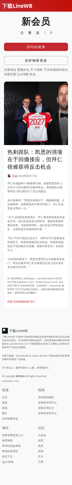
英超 (15, 176)
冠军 (40, 440)
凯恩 (10, 301)
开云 (40, 456)
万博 (40, 462)
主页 (4, 397)
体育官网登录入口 (12, 435)
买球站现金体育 (11, 446)
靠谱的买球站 (10, 451)
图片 (4, 413)
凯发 (40, 446)
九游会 (42, 435)
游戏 (4, 408)
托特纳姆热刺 (21, 301)
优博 (40, 451)
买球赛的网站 (46, 397)
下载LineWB (17, 5)
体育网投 (7, 440)
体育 (4, 402)
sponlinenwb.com (19, 343)
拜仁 (32, 301)
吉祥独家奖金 (36, 60)
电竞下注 (7, 456)
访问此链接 (36, 47)
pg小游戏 (7, 462)
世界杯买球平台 (47, 402)
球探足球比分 (46, 408)
